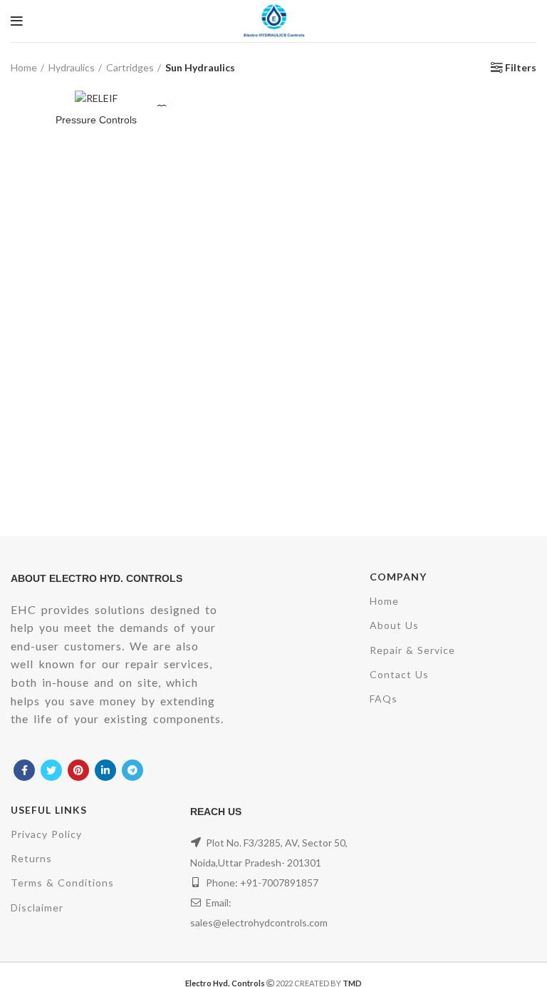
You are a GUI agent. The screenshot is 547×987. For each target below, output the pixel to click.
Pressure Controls (96, 120)
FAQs (383, 698)
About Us (394, 625)
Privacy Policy (46, 834)
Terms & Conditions (62, 882)
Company (398, 577)
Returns (31, 858)
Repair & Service (412, 650)
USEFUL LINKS (49, 810)
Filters (520, 68)
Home (24, 67)
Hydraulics (71, 67)
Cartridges (130, 67)
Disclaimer (37, 907)
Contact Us (399, 674)
